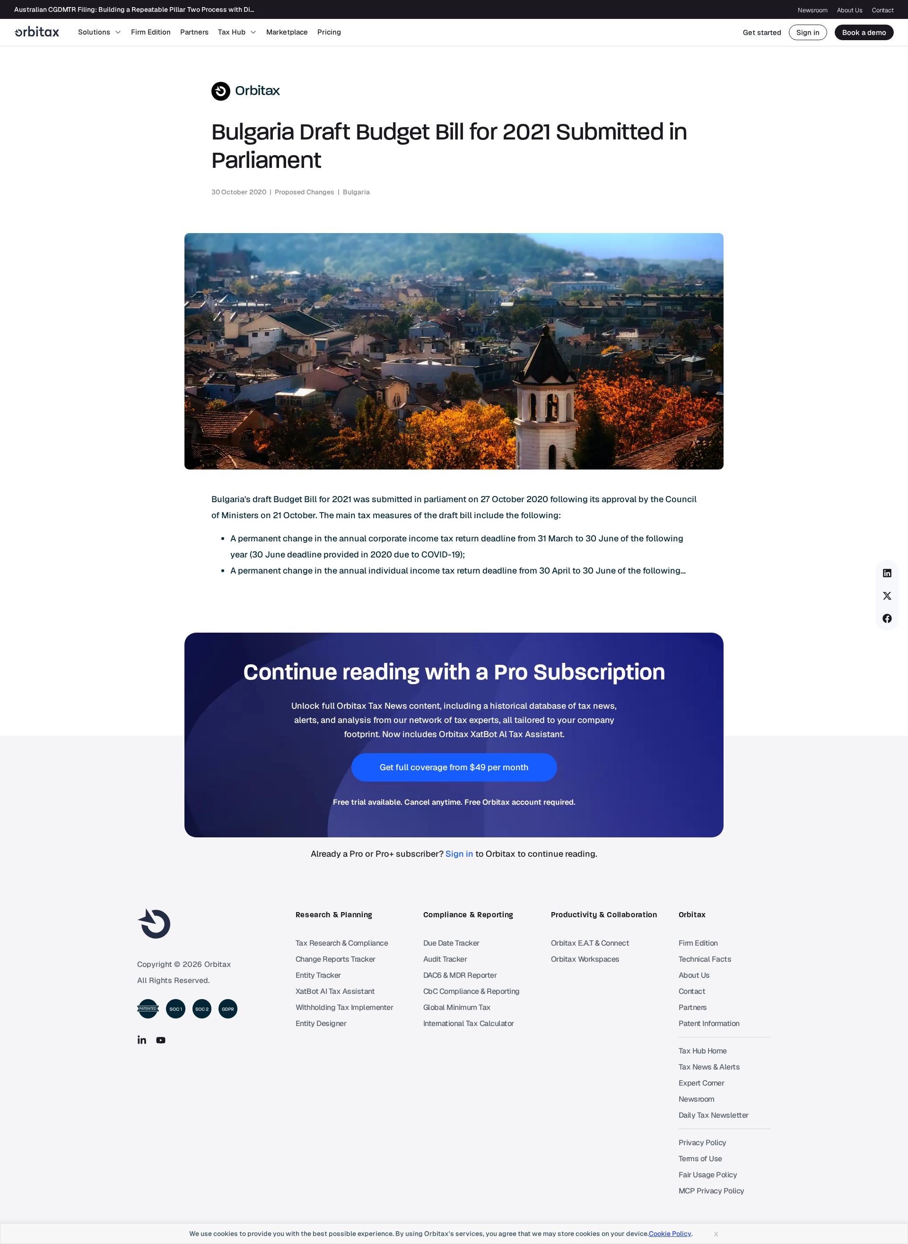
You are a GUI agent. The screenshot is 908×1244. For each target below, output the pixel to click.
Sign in (808, 32)
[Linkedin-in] (142, 1040)
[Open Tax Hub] (253, 32)
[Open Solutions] (118, 32)
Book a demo (864, 32)
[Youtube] (161, 1040)
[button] (887, 573)
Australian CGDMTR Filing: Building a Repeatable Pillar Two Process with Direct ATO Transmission (167, 9)
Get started (762, 32)
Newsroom (813, 10)
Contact (883, 10)
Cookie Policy (670, 1233)
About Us (850, 10)
